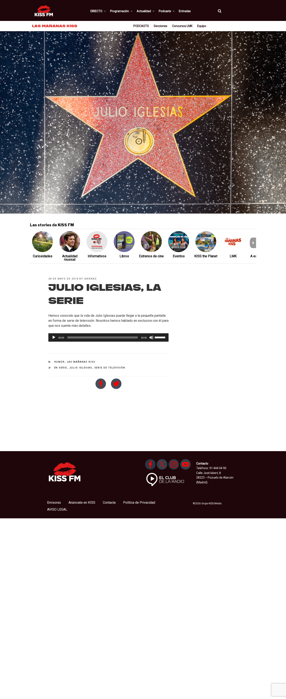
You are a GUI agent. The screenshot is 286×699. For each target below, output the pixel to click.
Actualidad (144, 11)
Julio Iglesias (80, 367)
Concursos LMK (182, 26)
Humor (59, 361)
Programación (119, 11)
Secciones (160, 26)
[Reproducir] (54, 337)
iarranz (90, 278)
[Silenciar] (151, 337)
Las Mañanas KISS (81, 361)
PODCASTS (141, 26)
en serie (60, 367)
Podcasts (165, 11)
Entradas (185, 11)
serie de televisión (109, 367)
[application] (108, 337)
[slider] (160, 337)
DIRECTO (96, 11)
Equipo (201, 26)
